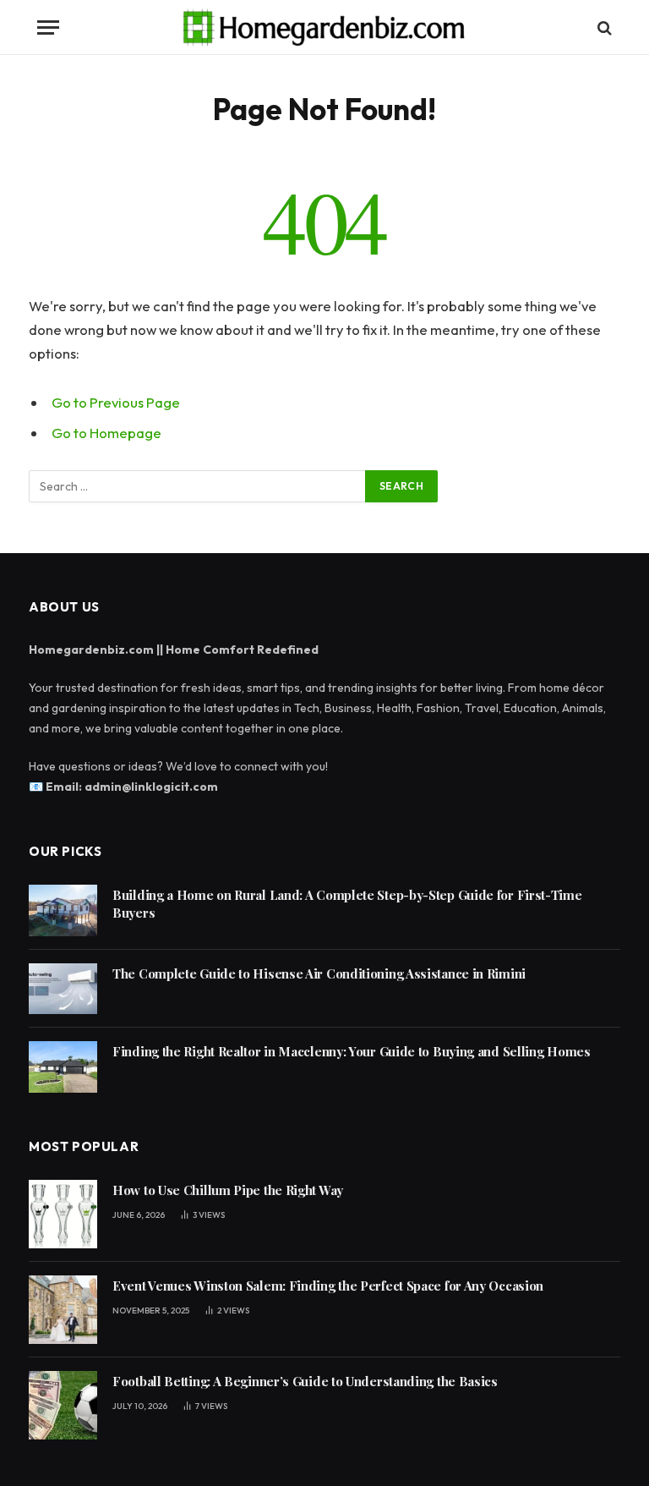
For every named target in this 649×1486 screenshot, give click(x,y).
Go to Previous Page (116, 402)
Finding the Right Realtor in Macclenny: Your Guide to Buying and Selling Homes (351, 1051)
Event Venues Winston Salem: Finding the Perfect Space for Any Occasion (327, 1285)
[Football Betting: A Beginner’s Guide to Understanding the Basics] (63, 1405)
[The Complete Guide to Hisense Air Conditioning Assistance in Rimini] (63, 989)
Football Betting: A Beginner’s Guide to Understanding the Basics (305, 1381)
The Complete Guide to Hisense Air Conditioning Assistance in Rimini (319, 973)
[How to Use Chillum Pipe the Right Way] (63, 1214)
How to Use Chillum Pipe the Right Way (227, 1190)
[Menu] (48, 27)
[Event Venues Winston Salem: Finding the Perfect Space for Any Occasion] (63, 1309)
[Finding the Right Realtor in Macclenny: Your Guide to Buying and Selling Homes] (63, 1067)
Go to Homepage (106, 432)
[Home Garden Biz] (324, 27)
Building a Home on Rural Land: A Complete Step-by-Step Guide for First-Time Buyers (347, 903)
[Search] (603, 27)
